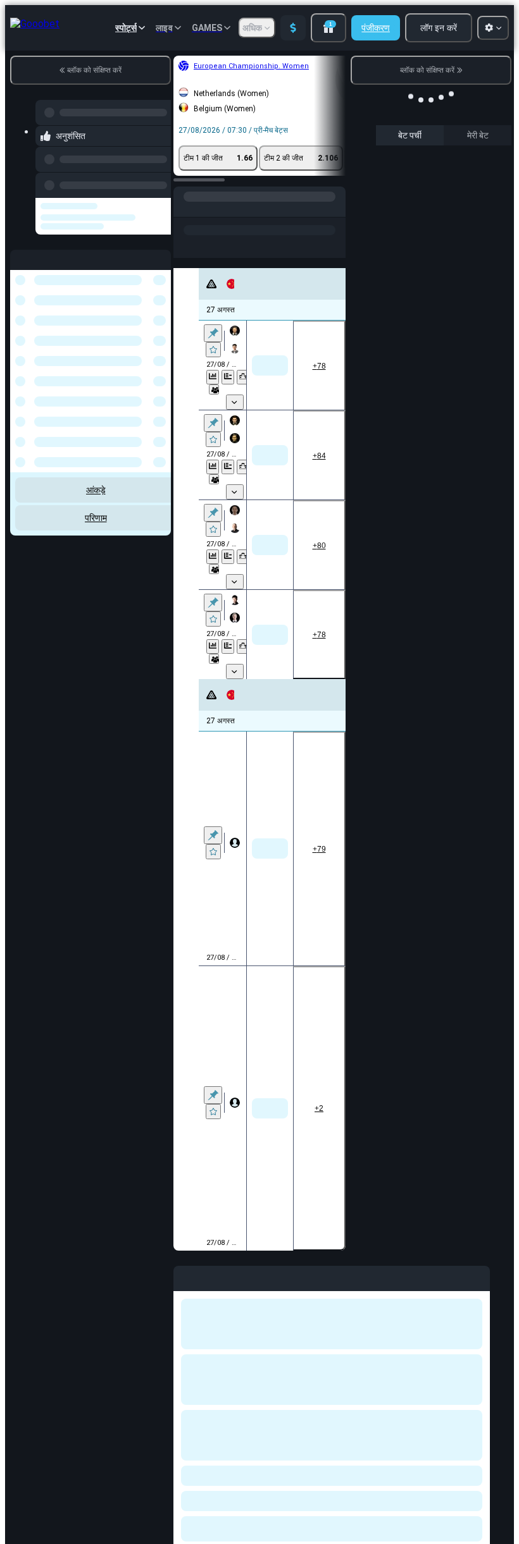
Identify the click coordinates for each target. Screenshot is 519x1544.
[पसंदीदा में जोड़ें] (213, 349)
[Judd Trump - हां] (289, 848)
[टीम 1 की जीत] (236, 365)
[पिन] (213, 333)
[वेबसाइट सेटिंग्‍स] (493, 28)
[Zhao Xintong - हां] (236, 848)
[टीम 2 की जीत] (331, 365)
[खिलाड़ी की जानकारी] (214, 389)
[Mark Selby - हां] (342, 848)
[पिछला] (158, 183)
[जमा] (293, 27)
